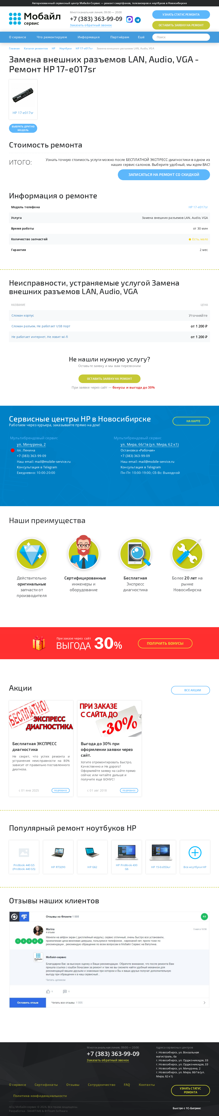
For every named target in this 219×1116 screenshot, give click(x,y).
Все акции (192, 690)
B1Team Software (56, 1111)
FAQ (127, 1084)
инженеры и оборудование (85, 583)
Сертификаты (46, 1084)
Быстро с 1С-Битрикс (187, 1108)
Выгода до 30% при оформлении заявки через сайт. (107, 749)
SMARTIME (34, 1111)
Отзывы (72, 1084)
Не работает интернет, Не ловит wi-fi (40, 337)
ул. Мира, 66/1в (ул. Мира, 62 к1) (150, 444)
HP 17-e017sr (198, 207)
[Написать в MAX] (129, 19)
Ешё (141, 37)
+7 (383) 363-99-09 (96, 19)
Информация (89, 37)
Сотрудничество (101, 1084)
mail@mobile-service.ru (53, 461)
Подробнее (60, 790)
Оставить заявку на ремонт (109, 378)
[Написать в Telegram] (138, 20)
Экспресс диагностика (135, 583)
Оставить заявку (181, 25)
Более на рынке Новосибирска (187, 583)
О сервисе (17, 37)
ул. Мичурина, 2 (31, 444)
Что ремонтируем (52, 37)
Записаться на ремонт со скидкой (164, 174)
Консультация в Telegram (37, 467)
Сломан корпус (23, 315)
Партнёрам (119, 37)
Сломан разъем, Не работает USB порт (41, 326)
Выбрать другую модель (23, 128)
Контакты (147, 1084)
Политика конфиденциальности (40, 1096)
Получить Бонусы (165, 643)
